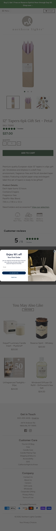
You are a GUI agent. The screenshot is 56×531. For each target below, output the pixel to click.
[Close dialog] (54, 251)
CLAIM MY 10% (14, 273)
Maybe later (14, 277)
